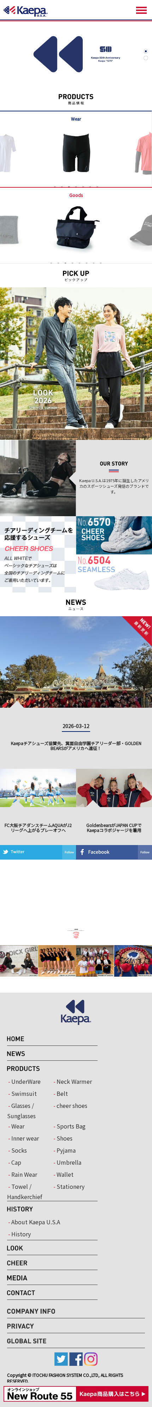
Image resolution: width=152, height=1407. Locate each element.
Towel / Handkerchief (24, 1191)
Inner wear (25, 1138)
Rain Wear (24, 1174)
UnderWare (26, 1081)
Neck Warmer (74, 1081)
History (21, 1234)
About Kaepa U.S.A (35, 1222)
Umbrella (69, 1162)
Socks (19, 1150)
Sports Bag (71, 1126)
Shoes (64, 1138)
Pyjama (66, 1150)
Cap (16, 1162)
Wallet (65, 1174)
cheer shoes (72, 1105)
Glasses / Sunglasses (21, 1110)
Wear (17, 1126)
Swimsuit (24, 1093)
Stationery (70, 1186)
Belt (62, 1093)
